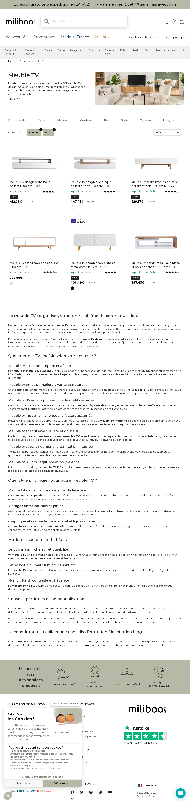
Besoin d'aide (76, 711)
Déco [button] (148, 50)
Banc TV (34, 132)
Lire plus (13, 99)
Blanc (48, 132)
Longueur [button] (170, 120)
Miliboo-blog (75, 756)
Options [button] (146, 120)
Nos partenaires (77, 762)
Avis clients (74, 721)
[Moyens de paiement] (35, 790)
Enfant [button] (124, 50)
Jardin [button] (136, 50)
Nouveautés (16, 37)
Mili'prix (102, 37)
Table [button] (61, 50)
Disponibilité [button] (17, 120)
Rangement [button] (77, 50)
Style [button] (125, 120)
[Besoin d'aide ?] (181, 793)
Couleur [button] (86, 120)
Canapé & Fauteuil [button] (10, 52)
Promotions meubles (80, 731)
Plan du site (74, 726)
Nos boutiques (156, 37)
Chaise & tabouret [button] (30, 52)
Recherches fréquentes (82, 736)
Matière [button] (63, 120)
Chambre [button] (94, 50)
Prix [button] (107, 120)
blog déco (89, 645)
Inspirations (133, 37)
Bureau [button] (49, 50)
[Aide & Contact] (167, 21)
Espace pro (178, 37)
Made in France (75, 37)
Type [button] (42, 120)
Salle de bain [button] (110, 52)
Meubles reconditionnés (170, 50)
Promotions (44, 37)
